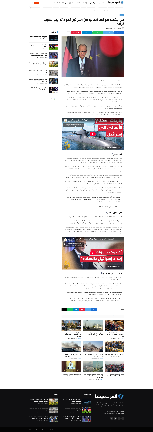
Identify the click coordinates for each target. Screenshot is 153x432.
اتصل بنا (30, 429)
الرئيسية (101, 2)
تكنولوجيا (71, 2)
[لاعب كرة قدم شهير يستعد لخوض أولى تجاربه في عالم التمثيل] (53, 64)
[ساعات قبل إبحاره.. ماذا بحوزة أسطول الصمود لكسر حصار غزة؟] (114, 366)
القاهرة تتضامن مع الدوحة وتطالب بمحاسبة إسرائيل (94, 355)
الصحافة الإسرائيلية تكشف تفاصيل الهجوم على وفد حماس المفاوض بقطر (115, 334)
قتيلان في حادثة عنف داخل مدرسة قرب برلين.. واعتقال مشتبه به (38, 80)
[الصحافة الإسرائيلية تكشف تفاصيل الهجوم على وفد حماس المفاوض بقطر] (114, 325)
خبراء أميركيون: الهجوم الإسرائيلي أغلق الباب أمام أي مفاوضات (72, 375)
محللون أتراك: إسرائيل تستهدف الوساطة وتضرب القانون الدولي (72, 355)
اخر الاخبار (93, 2)
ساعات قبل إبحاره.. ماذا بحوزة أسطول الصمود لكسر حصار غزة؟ (115, 375)
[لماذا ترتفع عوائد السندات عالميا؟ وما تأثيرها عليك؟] (53, 38)
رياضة (64, 2)
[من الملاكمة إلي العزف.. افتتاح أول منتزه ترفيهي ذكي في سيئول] (53, 55)
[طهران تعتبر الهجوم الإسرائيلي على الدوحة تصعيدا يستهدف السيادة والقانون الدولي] (93, 366)
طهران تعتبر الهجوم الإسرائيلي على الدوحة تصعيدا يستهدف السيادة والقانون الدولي (93, 375)
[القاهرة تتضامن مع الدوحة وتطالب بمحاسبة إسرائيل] (93, 346)
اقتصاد (79, 2)
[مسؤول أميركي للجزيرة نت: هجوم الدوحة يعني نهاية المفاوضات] (93, 325)
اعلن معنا (36, 429)
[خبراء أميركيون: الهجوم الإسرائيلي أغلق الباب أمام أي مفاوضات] (71, 366)
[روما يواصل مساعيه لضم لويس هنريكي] (53, 47)
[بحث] (32, 3)
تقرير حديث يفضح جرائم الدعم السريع (114, 354)
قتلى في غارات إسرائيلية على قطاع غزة (38, 71)
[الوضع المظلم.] (30, 3)
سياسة (85, 2)
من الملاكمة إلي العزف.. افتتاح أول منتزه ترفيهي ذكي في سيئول (38, 54)
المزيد (53, 2)
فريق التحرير (119, 28)
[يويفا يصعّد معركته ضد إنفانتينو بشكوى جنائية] (53, 90)
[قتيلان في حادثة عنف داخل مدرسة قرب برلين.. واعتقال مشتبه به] (53, 81)
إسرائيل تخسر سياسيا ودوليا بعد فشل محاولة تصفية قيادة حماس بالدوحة (72, 334)
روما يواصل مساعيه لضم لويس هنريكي (39, 45)
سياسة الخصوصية (44, 429)
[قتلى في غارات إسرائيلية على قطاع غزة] (53, 73)
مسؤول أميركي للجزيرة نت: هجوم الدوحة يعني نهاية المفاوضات (94, 334)
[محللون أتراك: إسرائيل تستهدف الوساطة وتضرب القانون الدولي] (71, 346)
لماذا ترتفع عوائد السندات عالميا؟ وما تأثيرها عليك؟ (38, 37)
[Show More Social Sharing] (69, 32)
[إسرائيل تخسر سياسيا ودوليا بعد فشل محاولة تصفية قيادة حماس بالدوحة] (71, 325)
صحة (58, 2)
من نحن (52, 429)
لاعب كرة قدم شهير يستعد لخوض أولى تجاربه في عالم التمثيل (38, 63)
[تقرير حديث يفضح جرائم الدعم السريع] (114, 346)
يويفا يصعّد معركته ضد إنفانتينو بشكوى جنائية (39, 88)
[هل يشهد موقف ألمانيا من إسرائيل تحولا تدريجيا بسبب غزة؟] (93, 56)
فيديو (36, 3)
